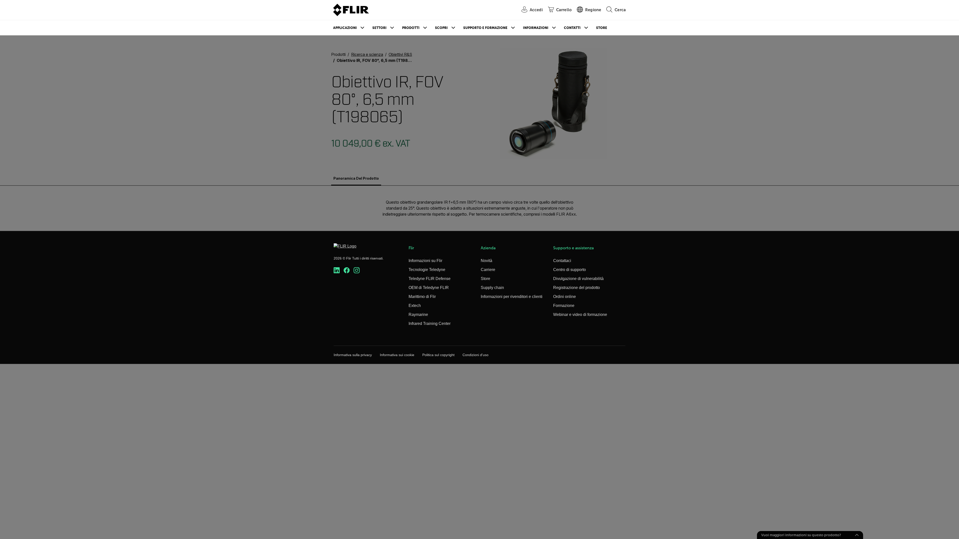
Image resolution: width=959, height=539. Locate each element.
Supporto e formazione (485, 28)
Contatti (572, 28)
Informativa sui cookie (397, 355)
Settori (379, 28)
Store (601, 28)
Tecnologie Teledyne (427, 270)
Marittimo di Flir (422, 296)
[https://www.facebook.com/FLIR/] (347, 270)
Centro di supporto (569, 270)
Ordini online (564, 296)
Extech (415, 305)
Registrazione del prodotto (576, 287)
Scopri (441, 28)
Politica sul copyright (438, 355)
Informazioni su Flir (425, 261)
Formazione (563, 305)
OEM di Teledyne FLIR (429, 287)
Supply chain (492, 287)
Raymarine (418, 314)
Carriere (488, 270)
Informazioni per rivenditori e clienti (511, 296)
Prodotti (411, 28)
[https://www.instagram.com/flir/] (357, 270)
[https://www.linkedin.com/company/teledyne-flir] (337, 270)
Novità (486, 261)
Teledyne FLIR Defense (430, 278)
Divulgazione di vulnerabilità (578, 278)
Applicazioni (345, 28)
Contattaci (562, 261)
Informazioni (535, 28)
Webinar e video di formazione (580, 314)
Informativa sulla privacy (353, 355)
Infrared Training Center (430, 323)
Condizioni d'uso (475, 355)
